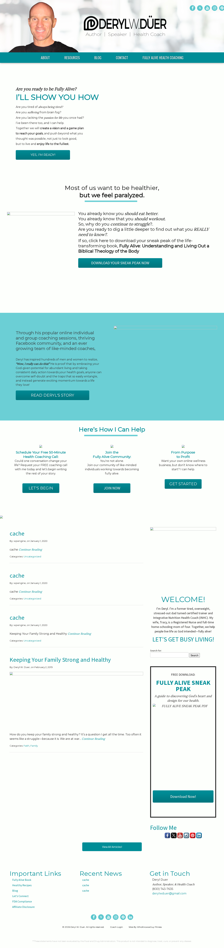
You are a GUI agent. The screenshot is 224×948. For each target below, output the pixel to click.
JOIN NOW (112, 488)
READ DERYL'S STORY (52, 395)
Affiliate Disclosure (23, 907)
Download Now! (183, 796)
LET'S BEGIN (41, 488)
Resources (72, 57)
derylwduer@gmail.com (169, 893)
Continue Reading (30, 549)
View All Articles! (112, 847)
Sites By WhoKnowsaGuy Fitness (145, 927)
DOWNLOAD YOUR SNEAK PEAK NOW (120, 262)
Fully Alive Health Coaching (163, 57)
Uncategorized (32, 556)
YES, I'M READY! (43, 155)
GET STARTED (183, 484)
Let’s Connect (20, 896)
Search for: (156, 650)
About (45, 57)
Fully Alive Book (21, 879)
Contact (122, 57)
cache (17, 533)
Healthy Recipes (22, 885)
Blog (97, 57)
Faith (26, 745)
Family (34, 745)
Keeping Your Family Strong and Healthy (60, 659)
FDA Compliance (22, 901)
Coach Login (116, 927)
